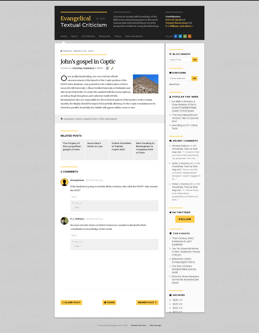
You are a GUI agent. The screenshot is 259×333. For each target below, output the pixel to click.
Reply (74, 197)
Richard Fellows (180, 145)
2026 (176, 300)
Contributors (88, 36)
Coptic (78, 119)
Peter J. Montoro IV (182, 163)
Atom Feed (174, 84)
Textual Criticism (84, 21)
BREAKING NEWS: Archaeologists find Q (183, 260)
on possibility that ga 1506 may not (185, 148)
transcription (111, 119)
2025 (175, 304)
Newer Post (146, 302)
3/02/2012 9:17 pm (94, 219)
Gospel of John (90, 119)
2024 (176, 307)
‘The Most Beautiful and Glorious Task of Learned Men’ (185, 118)
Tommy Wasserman (176, 23)
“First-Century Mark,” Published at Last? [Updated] (183, 241)
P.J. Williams (77, 219)
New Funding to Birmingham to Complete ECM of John (145, 148)
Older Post (72, 302)
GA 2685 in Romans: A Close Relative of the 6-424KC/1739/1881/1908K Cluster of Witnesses (184, 106)
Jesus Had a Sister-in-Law (95, 145)
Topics (117, 36)
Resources (104, 36)
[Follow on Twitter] (180, 36)
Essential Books (134, 36)
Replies (78, 203)
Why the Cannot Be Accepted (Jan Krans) (185, 279)
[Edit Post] (111, 68)
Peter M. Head (173, 19)
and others (186, 26)
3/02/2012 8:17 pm (94, 180)
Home (64, 36)
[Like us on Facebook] (175, 36)
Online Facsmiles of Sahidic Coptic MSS (121, 146)
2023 (176, 312)
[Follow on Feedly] (185, 36)
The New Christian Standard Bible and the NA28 (184, 269)
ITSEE (101, 119)
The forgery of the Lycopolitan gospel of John (72, 146)
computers (69, 119)
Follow (185, 219)
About (74, 36)
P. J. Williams (172, 26)
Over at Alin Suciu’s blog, (80, 76)
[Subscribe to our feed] (189, 36)
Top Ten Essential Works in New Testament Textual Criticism (186, 251)
